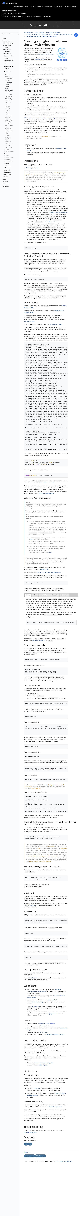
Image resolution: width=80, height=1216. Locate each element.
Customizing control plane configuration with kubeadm (9, 97)
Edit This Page (76, 35)
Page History (67, 1161)
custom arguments (29, 321)
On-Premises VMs (7, 167)
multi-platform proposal (55, 1107)
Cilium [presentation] (35, 595)
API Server (63, 192)
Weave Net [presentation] (64, 595)
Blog (26, 6)
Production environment (7, 52)
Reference (5, 184)
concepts (47, 1000)
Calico (28, 599)
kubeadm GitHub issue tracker (46, 1023)
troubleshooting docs (30, 1132)
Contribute (5, 186)
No (30, 1144)
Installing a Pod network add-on (58, 212)
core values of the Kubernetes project (21, 16)
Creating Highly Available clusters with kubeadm (8, 114)
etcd (41, 192)
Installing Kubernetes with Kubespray (8, 157)
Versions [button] (66, 6)
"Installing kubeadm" (32, 168)
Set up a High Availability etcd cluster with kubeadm (9, 123)
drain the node (30, 905)
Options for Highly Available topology (8, 105)
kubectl (32, 193)
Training (32, 6)
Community (48, 6)
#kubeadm (42, 1026)
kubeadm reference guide (46, 493)
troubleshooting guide (38, 640)
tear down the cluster (55, 324)
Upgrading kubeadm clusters (37, 992)
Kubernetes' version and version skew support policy (39, 118)
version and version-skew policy (43, 1063)
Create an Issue (29, 1156)
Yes (26, 1144)
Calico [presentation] (28, 595)
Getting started (6, 41)
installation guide (42, 1065)
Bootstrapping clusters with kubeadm (8, 69)
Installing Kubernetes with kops (8, 151)
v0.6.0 (50, 552)
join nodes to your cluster (47, 483)
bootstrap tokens (40, 60)
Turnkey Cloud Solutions (8, 163)
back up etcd (36, 1088)
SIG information (43, 1032)
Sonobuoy (58, 989)
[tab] (27, 595)
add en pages (59, 1161)
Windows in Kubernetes (7, 171)
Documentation (18, 6)
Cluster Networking (37, 1002)
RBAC (31, 540)
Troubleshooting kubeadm (9, 79)
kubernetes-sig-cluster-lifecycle (55, 1034)
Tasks (4, 179)
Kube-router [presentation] (54, 595)
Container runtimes (9, 56)
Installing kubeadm (7, 75)
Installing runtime (51, 222)
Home (4, 38)
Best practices (7, 174)
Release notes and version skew (8, 44)
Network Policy (44, 569)
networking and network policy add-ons (49, 572)
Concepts (5, 177)
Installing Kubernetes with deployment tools (8, 61)
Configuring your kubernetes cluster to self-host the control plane (9, 142)
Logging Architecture (53, 1014)
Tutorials (5, 181)
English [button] (74, 6)
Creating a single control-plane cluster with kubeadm (9, 87)
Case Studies (58, 6)
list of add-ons (36, 1006)
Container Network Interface (46, 511)
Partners (40, 6)
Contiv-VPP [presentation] (43, 595)
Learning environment (7, 48)
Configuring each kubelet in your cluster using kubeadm (9, 131)
